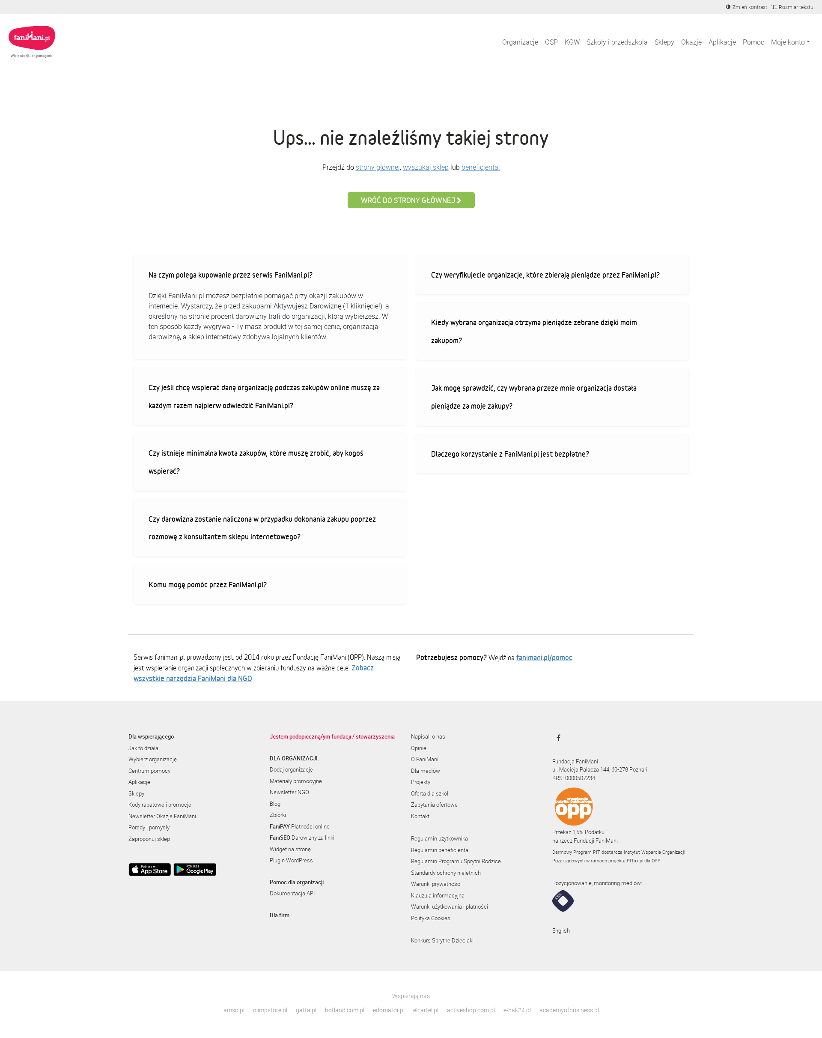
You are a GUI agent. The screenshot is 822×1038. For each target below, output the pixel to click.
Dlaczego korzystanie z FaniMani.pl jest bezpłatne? (510, 453)
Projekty (420, 782)
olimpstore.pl (270, 1010)
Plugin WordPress (291, 860)
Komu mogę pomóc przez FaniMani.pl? (208, 584)
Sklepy (664, 42)
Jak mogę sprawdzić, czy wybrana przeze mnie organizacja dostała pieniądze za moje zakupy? (534, 396)
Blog (275, 804)
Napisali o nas (428, 736)
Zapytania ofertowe (434, 804)
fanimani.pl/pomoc (544, 657)
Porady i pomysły (149, 827)
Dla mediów (425, 771)
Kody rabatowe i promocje (159, 804)
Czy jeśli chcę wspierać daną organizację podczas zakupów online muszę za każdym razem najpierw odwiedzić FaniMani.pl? (264, 396)
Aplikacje (722, 42)
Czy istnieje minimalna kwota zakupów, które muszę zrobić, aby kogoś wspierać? (256, 462)
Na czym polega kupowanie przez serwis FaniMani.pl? (231, 274)
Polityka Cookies (430, 918)
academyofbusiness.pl (569, 1010)
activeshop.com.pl (471, 1010)
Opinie (418, 748)
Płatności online (300, 826)
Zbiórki (278, 815)
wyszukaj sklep (426, 167)
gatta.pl (306, 1010)
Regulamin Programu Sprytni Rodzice (456, 861)
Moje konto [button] (788, 42)
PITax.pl (635, 860)
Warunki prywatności (436, 884)
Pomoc (753, 42)
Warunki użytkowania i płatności (449, 906)
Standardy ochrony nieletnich (446, 872)
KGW (572, 42)
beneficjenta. (481, 167)
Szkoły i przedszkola (617, 42)
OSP (551, 42)
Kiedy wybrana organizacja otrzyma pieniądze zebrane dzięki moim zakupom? (534, 331)
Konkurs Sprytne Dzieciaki (442, 940)
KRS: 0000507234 (573, 778)
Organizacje (520, 42)
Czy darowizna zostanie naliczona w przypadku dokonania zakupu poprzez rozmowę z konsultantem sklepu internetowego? (262, 528)
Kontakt (420, 816)
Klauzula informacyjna (438, 895)
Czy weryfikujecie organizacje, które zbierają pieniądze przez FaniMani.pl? (545, 274)
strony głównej (378, 167)
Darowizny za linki (302, 837)
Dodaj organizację (291, 769)
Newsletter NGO (289, 792)
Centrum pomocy (149, 771)
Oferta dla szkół (429, 793)
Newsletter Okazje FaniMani (162, 816)
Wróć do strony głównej (409, 200)
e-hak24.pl (517, 1010)
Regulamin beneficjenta (439, 850)
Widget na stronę (290, 849)
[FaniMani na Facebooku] (556, 737)
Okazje (691, 42)
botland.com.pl (344, 1010)
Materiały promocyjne (296, 781)
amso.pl (233, 1010)
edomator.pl (389, 1010)
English (561, 930)
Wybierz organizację (152, 759)
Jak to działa (143, 748)
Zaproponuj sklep (149, 839)
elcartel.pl (425, 1010)
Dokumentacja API (292, 893)
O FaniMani (424, 759)
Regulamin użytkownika (439, 838)
